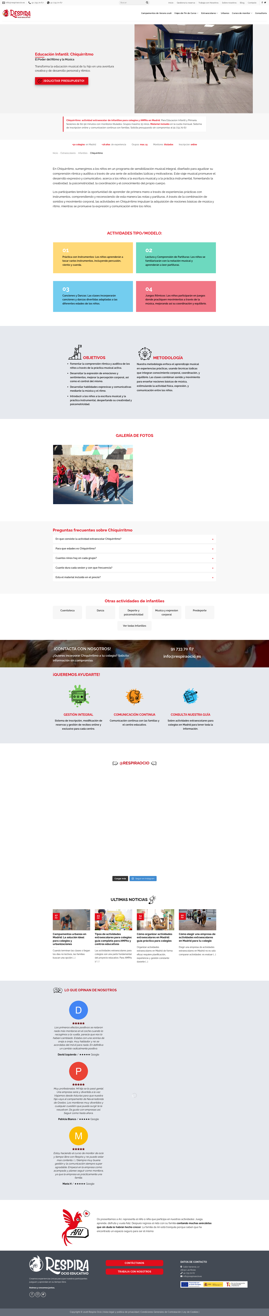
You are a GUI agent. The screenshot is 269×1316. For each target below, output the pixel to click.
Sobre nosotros (229, 3)
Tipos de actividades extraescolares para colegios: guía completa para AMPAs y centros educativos (113, 939)
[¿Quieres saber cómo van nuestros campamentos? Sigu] (22, 785)
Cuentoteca (67, 610)
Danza (100, 610)
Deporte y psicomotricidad (133, 612)
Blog (242, 3)
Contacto (252, 3)
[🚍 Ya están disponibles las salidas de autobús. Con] (67, 785)
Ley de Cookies (190, 1312)
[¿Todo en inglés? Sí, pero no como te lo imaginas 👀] (201, 785)
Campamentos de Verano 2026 (156, 13)
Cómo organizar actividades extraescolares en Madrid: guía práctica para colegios (154, 937)
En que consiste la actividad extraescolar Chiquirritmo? (88, 538)
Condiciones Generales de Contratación (161, 1312)
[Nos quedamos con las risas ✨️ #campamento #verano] (156, 785)
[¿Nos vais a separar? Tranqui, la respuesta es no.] (22, 810)
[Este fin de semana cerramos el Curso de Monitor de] (22, 835)
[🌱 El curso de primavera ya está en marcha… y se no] (156, 835)
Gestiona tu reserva (186, 3)
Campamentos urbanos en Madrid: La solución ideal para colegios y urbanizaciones (69, 939)
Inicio (170, 3)
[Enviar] (147, 2)
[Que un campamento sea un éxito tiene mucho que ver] (67, 835)
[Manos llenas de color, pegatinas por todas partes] (22, 860)
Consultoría (261, 13)
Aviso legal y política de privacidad (121, 1312)
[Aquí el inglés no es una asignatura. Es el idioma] (201, 810)
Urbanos (225, 13)
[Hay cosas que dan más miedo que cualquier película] (246, 785)
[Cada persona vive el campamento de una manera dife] (67, 810)
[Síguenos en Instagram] (37, 1294)
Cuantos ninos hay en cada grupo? (76, 558)
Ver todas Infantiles (134, 625)
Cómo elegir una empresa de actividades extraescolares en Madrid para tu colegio (197, 937)
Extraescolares (208, 13)
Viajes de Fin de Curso (185, 13)
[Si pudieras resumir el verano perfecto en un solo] (112, 785)
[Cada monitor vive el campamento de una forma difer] (156, 810)
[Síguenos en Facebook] (262, 3)
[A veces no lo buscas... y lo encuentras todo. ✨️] (246, 810)
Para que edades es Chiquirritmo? (76, 548)
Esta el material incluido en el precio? (78, 577)
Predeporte (200, 610)
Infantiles (82, 153)
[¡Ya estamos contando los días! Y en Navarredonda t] (112, 835)
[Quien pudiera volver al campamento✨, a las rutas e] (201, 835)
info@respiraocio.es (192, 1276)
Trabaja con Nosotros (208, 3)
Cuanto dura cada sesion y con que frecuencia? (84, 567)
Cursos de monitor (241, 13)
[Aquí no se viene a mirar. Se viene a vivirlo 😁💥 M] (246, 835)
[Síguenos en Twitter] (265, 3)
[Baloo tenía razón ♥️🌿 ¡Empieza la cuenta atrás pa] (112, 810)
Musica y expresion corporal (166, 612)
